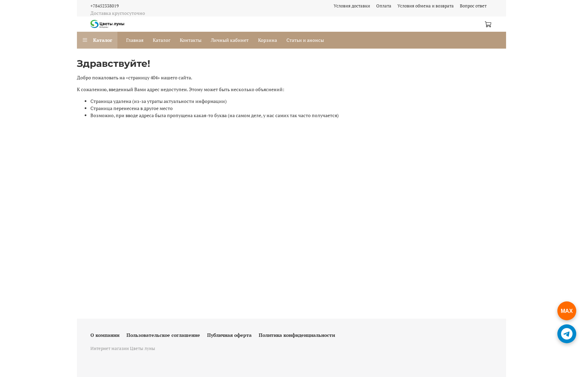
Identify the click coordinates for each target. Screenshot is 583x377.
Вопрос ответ (473, 6)
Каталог (102, 40)
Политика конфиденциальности (297, 335)
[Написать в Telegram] (566, 333)
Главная (134, 40)
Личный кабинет (230, 40)
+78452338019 (104, 6)
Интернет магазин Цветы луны (122, 348)
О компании (104, 335)
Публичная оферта (229, 335)
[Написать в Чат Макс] (566, 310)
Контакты (190, 40)
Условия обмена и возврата (425, 6)
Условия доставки (352, 6)
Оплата (383, 6)
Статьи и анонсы (305, 40)
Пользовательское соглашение (163, 335)
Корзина (267, 40)
